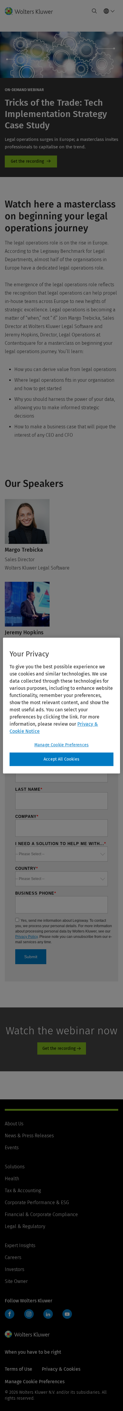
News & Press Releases (29, 1135)
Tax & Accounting (23, 1190)
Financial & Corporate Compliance (41, 1214)
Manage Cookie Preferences (61, 744)
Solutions (14, 1167)
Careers (13, 1257)
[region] (61, 706)
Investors (14, 1269)
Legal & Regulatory (25, 1226)
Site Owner (16, 1281)
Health (12, 1178)
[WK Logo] (27, 1334)
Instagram (29, 1314)
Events (12, 1147)
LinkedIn (48, 1314)
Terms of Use (18, 1369)
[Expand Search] (94, 11)
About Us (14, 1124)
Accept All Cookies (61, 759)
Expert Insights (20, 1245)
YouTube (67, 1314)
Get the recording (31, 161)
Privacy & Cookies (61, 1369)
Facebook (9, 1314)
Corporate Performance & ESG (37, 1202)
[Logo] (31, 11)
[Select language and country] (109, 11)
